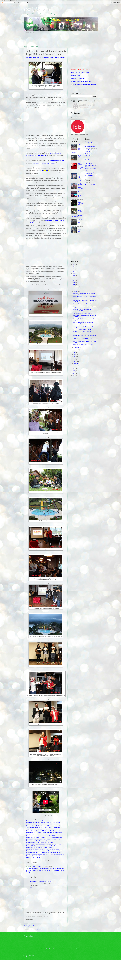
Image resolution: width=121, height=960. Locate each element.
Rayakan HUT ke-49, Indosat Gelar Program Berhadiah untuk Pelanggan (45, 830)
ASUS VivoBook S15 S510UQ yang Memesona (84, 338)
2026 (74, 264)
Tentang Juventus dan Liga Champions (90, 169)
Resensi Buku (88, 151)
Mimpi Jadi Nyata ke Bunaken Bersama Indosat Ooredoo (41, 845)
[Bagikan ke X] (48, 866)
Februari (76, 363)
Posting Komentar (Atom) (36, 929)
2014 (74, 373)
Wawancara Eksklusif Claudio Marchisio (80, 72)
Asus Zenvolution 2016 (90, 160)
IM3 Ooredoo (54, 870)
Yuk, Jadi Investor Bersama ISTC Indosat (37, 829)
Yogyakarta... (88, 157)
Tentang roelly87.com (90, 142)
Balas (31, 887)
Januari (76, 365)
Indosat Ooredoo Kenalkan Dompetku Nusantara (39, 847)
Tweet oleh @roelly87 (90, 185)
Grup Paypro (45, 170)
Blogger (77, 948)
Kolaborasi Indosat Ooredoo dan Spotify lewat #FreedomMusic (42, 840)
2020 (74, 278)
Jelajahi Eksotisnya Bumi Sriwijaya (89, 172)
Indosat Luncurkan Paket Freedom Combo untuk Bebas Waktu (42, 849)
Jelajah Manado (89, 155)
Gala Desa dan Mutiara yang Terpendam (83, 344)
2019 (74, 280)
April (75, 359)
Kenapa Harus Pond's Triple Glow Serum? (79, 177)
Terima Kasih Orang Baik (79, 157)
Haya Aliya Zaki (33, 881)
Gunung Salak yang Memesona (56, 868)
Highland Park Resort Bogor (43, 870)
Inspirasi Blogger (89, 149)
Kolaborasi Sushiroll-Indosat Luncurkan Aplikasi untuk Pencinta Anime (44, 825)
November (76, 289)
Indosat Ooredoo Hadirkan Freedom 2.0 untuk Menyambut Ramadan (44, 837)
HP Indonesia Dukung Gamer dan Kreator (80, 194)
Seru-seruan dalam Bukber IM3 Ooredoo (44, 163)
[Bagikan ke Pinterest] (51, 866)
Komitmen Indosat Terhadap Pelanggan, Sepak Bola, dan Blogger (43, 852)
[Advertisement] (54, 39)
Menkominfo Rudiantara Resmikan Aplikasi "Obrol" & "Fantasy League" (44, 835)
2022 (74, 273)
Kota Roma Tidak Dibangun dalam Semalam (81, 81)
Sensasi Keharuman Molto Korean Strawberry (80, 186)
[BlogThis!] (46, 866)
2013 (74, 375)
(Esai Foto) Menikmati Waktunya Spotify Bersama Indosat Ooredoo (43, 839)
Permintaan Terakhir (76, 75)
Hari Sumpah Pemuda (31, 870)
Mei (75, 356)
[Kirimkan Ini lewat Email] (45, 866)
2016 (74, 368)
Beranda (47, 926)
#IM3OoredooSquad (33, 868)
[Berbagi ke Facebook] (49, 866)
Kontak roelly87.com (90, 144)
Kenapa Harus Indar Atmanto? (34, 857)
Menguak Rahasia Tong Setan (80, 221)
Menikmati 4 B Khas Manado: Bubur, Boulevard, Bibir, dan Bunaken (43, 844)
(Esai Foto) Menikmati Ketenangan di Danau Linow (39, 842)
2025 (74, 266)
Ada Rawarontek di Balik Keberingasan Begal (81, 89)
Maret (75, 361)
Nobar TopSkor (88, 153)
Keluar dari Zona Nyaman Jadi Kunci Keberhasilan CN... (82, 310)
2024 (74, 269)
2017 (74, 285)
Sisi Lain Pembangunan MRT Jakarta (82, 303)
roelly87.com (37, 9)
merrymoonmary (62, 948)
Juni (75, 354)
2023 (74, 271)
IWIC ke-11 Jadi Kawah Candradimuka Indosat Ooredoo (41, 824)
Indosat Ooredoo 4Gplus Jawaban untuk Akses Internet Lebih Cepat (44, 850)
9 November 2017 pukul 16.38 (45, 881)
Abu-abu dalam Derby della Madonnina (82, 329)
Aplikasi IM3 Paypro (43, 868)
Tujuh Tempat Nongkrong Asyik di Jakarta (80, 203)
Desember (76, 286)
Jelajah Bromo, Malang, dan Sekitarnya (90, 162)
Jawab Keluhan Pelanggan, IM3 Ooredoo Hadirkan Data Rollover (43, 827)
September (76, 347)
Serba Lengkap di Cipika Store (34, 855)
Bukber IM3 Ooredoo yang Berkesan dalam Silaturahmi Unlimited (43, 822)
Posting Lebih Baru (30, 926)
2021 (74, 275)
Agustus (76, 349)
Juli (75, 352)
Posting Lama (62, 926)
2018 (74, 282)
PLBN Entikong (89, 175)
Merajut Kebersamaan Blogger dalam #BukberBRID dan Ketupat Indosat (45, 854)
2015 (74, 371)
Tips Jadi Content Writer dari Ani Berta (82, 313)
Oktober (76, 291)
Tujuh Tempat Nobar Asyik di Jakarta (79, 230)
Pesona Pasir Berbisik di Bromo (78, 78)
